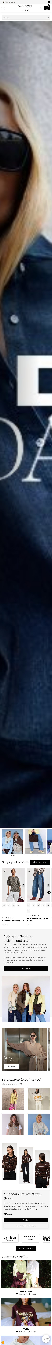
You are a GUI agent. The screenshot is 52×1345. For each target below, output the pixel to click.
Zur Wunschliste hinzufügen (26, 1226)
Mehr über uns (26, 968)
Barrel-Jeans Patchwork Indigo (37, 919)
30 (48, 905)
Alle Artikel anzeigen (40, 862)
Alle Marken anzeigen (26, 1248)
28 (38, 905)
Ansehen (26, 1220)
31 (28, 910)
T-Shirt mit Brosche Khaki (13, 921)
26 (28, 905)
